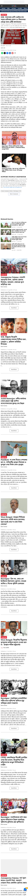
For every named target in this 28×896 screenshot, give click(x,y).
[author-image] (2, 648)
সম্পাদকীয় (20, 8)
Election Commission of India (6, 191)
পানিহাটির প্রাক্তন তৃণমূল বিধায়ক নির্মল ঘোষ (13, 476)
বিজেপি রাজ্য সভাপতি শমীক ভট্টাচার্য (12, 660)
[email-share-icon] (12, 54)
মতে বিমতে (14, 8)
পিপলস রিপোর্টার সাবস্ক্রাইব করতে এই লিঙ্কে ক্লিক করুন (12, 187)
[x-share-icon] (5, 54)
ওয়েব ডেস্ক (3, 48)
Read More (14, 308)
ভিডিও (8, 8)
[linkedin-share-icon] (10, 54)
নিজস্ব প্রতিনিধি (6, 648)
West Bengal (16, 191)
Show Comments (14, 194)
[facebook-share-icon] (7, 54)
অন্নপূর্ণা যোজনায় (5, 294)
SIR (20, 191)
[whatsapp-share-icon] (2, 54)
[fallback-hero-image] (6, 225)
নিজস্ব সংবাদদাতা (4, 287)
